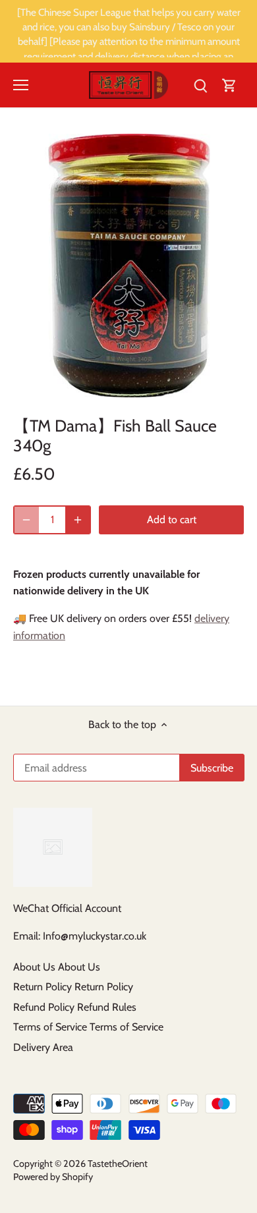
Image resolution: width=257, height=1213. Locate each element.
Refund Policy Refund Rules (74, 1007)
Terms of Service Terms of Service (88, 1027)
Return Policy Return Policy (73, 986)
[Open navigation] (20, 85)
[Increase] (77, 520)
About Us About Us (56, 967)
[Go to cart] (229, 85)
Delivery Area (43, 1047)
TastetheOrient (118, 1164)
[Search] (200, 85)
